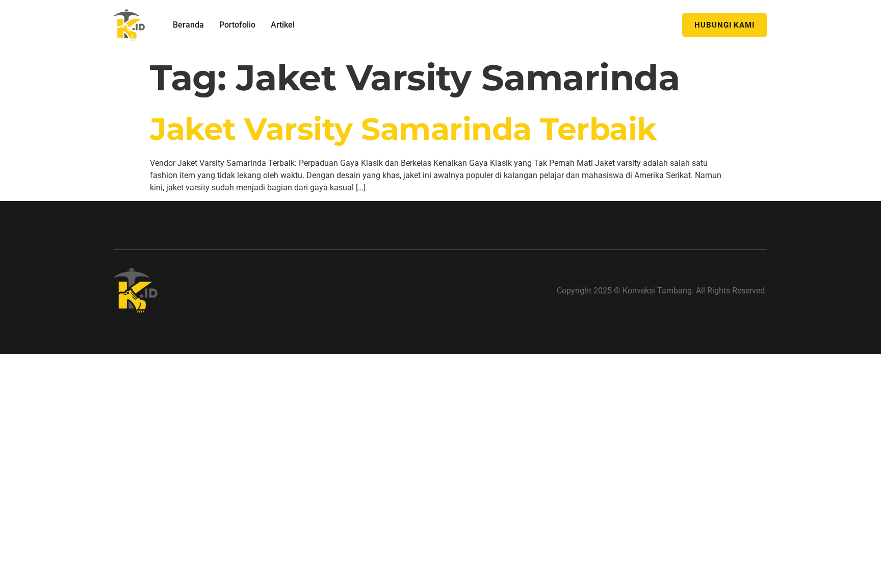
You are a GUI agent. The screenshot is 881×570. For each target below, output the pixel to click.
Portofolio (237, 25)
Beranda (188, 25)
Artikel (283, 25)
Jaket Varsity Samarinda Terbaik (403, 128)
